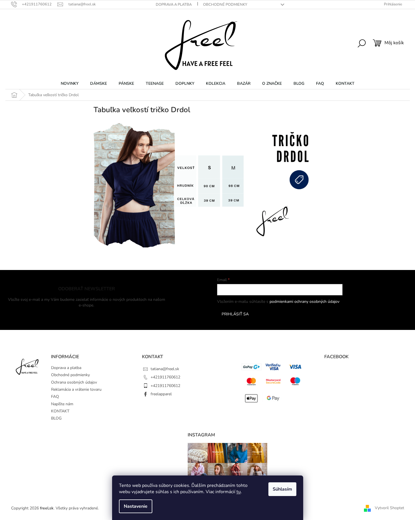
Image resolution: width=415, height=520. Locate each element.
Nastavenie (135, 506)
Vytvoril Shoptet (389, 508)
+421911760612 (165, 377)
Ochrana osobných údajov (74, 382)
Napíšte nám (62, 404)
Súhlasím (282, 489)
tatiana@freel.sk (165, 369)
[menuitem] (69, 83)
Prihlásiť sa (235, 314)
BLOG (56, 418)
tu (238, 492)
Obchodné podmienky (225, 4)
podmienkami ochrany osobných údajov (304, 301)
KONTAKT (60, 411)
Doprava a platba (174, 4)
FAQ (55, 396)
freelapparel (161, 394)
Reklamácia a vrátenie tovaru (76, 389)
